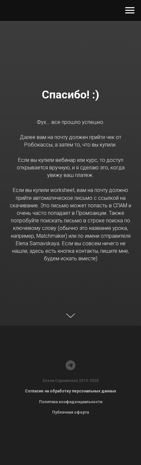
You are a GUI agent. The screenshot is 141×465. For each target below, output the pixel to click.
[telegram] (70, 365)
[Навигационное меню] (129, 10)
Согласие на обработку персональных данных (70, 391)
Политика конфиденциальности (70, 402)
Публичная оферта (70, 412)
